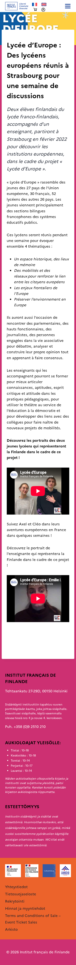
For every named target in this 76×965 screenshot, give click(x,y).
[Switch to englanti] (44, 4)
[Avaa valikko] (67, 6)
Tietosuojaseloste (20, 894)
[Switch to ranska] (34, 4)
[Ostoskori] (35, 9)
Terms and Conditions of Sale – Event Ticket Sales (33, 919)
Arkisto (13, 37)
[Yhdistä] (43, 9)
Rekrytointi (14, 901)
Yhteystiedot (16, 887)
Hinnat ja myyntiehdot (25, 908)
